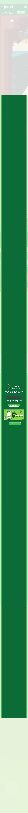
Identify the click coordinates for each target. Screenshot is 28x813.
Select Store (11, 397)
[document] (14, 406)
